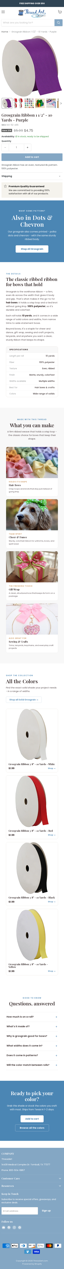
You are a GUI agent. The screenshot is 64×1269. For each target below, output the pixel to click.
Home (4, 31)
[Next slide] (60, 103)
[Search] (58, 22)
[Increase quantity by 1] (27, 147)
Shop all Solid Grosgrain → (23, 699)
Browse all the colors (32, 1127)
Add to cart (32, 1118)
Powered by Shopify (32, 1263)
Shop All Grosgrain (32, 249)
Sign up (46, 1210)
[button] (7, 103)
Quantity (6, 141)
